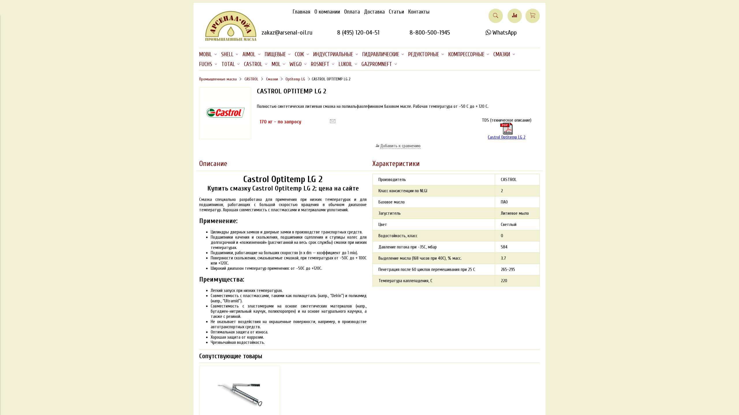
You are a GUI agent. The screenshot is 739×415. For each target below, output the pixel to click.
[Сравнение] (514, 16)
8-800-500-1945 (430, 32)
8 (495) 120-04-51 (358, 32)
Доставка (374, 12)
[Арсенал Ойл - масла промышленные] (228, 39)
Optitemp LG (295, 79)
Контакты (419, 12)
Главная (301, 12)
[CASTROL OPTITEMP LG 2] (225, 137)
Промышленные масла (218, 79)
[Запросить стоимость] (332, 121)
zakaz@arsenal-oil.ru (287, 32)
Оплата (352, 12)
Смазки (272, 79)
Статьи (396, 12)
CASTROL (251, 79)
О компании (327, 12)
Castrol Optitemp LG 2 (506, 137)
